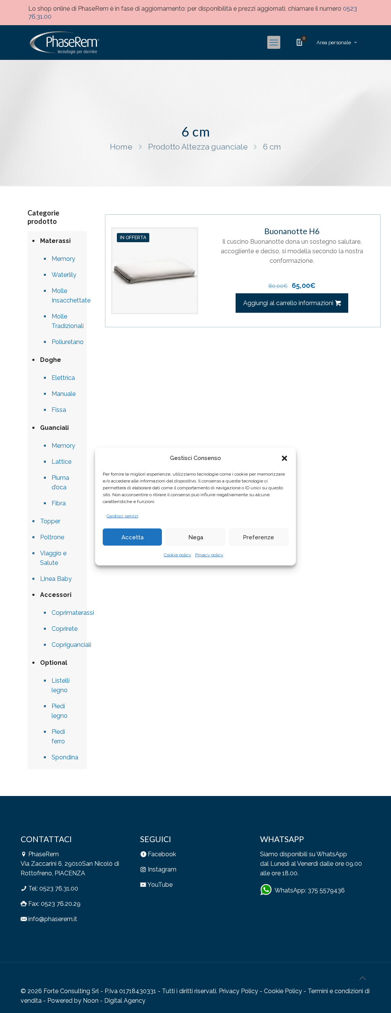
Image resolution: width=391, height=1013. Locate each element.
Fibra (59, 503)
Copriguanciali (65, 644)
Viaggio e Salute (53, 558)
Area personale (334, 42)
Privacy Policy (238, 991)
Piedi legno (60, 711)
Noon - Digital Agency (114, 1000)
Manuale (64, 393)
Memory (63, 258)
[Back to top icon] (362, 978)
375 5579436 (326, 890)
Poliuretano (65, 342)
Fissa (59, 409)
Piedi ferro (58, 736)
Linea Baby (56, 578)
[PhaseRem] (63, 42)
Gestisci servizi (122, 516)
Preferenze (258, 537)
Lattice (61, 461)
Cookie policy (177, 555)
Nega (195, 537)
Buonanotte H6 (292, 231)
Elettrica (63, 377)
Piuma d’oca (60, 482)
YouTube (160, 884)
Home (121, 146)
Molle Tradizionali (65, 321)
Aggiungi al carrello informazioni (288, 303)
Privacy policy (209, 555)
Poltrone (52, 537)
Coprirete (65, 628)
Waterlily (64, 274)
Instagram (162, 869)
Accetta (132, 537)
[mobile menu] (273, 42)
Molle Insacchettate (65, 295)
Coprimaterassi (65, 612)
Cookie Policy (283, 991)
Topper (50, 521)
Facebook (162, 854)
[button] (284, 458)
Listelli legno (60, 685)
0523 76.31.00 (58, 888)
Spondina (65, 757)
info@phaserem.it (52, 919)
